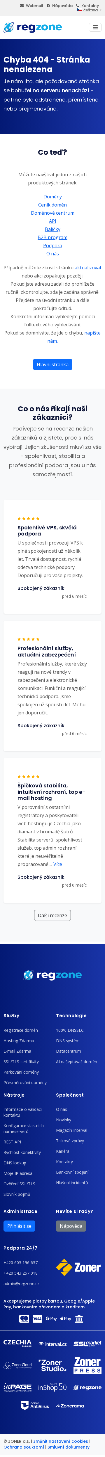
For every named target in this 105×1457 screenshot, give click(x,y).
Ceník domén (52, 205)
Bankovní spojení (72, 1172)
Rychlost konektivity (22, 1152)
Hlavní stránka (53, 364)
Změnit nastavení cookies (60, 1441)
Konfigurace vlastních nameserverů (24, 1128)
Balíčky (52, 229)
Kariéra (62, 1151)
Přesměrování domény (25, 1082)
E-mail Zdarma (17, 1051)
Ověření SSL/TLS (19, 1183)
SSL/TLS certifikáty (21, 1061)
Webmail (34, 5)
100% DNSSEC (70, 1030)
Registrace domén (21, 1030)
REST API (12, 1142)
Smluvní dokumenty (69, 1447)
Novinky (63, 1119)
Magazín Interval (71, 1130)
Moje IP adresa (18, 1173)
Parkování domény (21, 1072)
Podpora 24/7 (20, 1248)
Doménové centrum (52, 213)
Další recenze (52, 915)
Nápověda (62, 5)
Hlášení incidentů (72, 1182)
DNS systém (68, 1040)
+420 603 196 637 (21, 1262)
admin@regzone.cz (21, 1283)
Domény (52, 196)
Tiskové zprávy (70, 1140)
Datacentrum (68, 1051)
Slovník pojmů (17, 1194)
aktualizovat (88, 267)
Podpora (52, 245)
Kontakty (90, 5)
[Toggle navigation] (95, 27)
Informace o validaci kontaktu (23, 1112)
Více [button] (56, 864)
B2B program (52, 237)
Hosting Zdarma (19, 1040)
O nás (52, 253)
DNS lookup (15, 1163)
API (52, 221)
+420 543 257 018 (21, 1273)
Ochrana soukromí (24, 1447)
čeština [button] (90, 10)
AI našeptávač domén (76, 1061)
